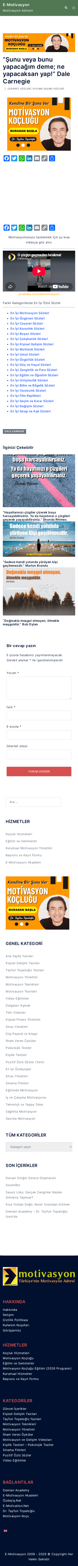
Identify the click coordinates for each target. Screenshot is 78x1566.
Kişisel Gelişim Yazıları (23, 963)
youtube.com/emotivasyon (39, 294)
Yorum (13, 673)
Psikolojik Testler (19, 1048)
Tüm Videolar (16, 1012)
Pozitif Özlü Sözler (17, 1455)
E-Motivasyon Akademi (23, 862)
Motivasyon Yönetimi (22, 977)
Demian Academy (16, 1490)
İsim (11, 707)
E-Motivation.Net (16, 1506)
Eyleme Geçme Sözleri (48, 88)
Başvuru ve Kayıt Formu (23, 855)
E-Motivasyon (16, 4)
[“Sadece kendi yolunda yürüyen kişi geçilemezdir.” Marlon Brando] (39, 539)
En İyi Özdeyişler (18, 1069)
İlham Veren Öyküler (21, 1041)
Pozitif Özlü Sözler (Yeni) (25, 1062)
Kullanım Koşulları (16, 1325)
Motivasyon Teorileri (21, 991)
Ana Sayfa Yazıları (19, 956)
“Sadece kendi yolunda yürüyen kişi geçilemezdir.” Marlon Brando (30, 563)
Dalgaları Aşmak (18, 1005)
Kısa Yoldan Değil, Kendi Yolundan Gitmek (38, 1204)
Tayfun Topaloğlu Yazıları (25, 970)
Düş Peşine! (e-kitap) (22, 1034)
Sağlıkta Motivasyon (21, 1111)
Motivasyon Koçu (16, 1516)
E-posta (14, 726)
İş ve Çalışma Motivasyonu (26, 1097)
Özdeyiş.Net (12, 1500)
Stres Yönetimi (17, 1027)
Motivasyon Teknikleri (22, 984)
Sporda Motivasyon (20, 1118)
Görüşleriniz (12, 1330)
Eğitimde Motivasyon (22, 1090)
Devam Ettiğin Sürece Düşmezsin (31, 1178)
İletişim (8, 1315)
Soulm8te (13, 1185)
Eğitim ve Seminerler (21, 841)
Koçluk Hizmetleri (19, 834)
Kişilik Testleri (16, 1055)
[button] (65, 7)
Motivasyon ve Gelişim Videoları (27, 1440)
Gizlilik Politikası (15, 1320)
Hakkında (10, 1310)
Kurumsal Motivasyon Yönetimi (29, 848)
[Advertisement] (39, 192)
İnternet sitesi (17, 746)
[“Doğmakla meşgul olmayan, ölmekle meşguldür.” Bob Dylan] (39, 591)
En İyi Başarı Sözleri (25, 334)
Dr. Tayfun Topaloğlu (18, 1511)
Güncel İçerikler (15, 1409)
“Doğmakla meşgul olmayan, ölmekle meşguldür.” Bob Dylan (31, 622)
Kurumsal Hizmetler (17, 1374)
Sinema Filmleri (17, 1083)
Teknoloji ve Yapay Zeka (24, 1104)
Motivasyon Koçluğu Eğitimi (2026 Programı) (37, 1368)
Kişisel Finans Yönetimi (23, 1019)
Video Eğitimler (17, 998)
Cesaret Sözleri (19, 88)
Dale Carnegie (14, 431)
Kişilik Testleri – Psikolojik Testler (28, 1445)
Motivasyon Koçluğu (18, 1358)
